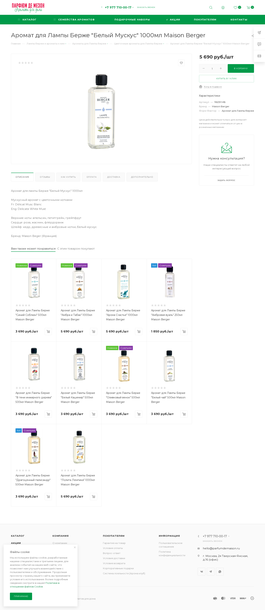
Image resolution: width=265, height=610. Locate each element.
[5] (31, 63)
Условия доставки (114, 558)
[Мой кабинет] (223, 8)
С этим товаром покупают (76, 248)
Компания (60, 535)
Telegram (211, 572)
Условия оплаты (113, 548)
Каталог (18, 535)
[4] (28, 63)
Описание (22, 177)
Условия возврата (114, 563)
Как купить (68, 177)
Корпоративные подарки (118, 568)
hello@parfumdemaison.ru (221, 548)
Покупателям (114, 535)
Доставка (113, 177)
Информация (169, 535)
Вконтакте (201, 572)
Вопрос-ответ (111, 553)
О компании (59, 543)
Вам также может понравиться (33, 248)
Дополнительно (142, 177)
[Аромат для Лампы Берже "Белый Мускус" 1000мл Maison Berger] (101, 111)
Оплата (92, 177)
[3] (25, 63)
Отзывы (45, 177)
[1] (19, 63)
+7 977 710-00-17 (118, 7)
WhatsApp (220, 572)
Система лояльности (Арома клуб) (124, 573)
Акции (16, 543)
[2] (22, 63)
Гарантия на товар (114, 543)
